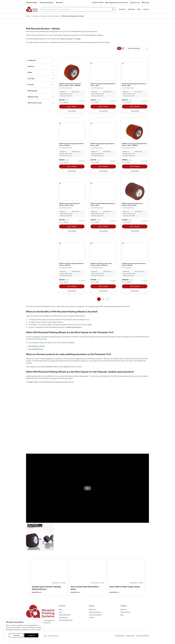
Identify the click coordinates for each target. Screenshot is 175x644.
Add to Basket (72, 106)
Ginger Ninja (33, 382)
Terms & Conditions (95, 615)
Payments (92, 609)
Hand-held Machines (65, 620)
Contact (146, 9)
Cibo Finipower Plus (48, 382)
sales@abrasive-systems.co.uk (117, 2)
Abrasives (122, 9)
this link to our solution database (42, 367)
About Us (59, 2)
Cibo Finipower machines (94, 35)
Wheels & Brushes (65, 615)
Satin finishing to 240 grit (36, 346)
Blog (139, 9)
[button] (87, 488)
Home (28, 16)
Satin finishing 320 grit (35, 349)
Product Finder (31, 2)
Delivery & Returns (95, 612)
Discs (61, 612)
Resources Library (46, 2)
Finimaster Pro (76, 31)
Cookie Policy (119, 636)
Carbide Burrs (63, 617)
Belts (60, 609)
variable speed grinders (74, 327)
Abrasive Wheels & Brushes (50, 16)
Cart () (146, 2)
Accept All (31, 635)
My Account (136, 2)
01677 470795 (98, 2)
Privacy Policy (130, 636)
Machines (131, 9)
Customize (16, 635)
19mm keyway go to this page (71, 39)
